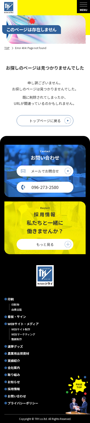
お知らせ (14, 382)
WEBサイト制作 (20, 329)
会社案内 (14, 367)
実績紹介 (14, 360)
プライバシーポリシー (23, 403)
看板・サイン (17, 316)
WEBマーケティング (23, 334)
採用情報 (14, 389)
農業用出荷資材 (18, 353)
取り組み (14, 374)
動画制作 (16, 339)
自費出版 (16, 309)
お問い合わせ (17, 396)
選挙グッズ (15, 346)
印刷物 (15, 304)
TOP (7, 48)
